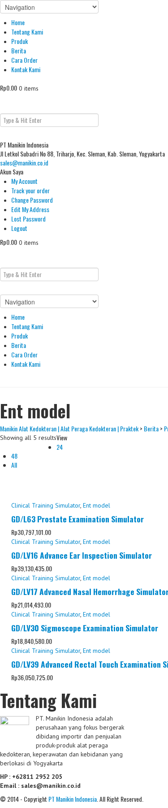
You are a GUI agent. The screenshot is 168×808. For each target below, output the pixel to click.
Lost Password (28, 218)
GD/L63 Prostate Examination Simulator (77, 519)
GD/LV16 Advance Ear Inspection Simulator (81, 555)
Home (18, 22)
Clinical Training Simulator (45, 505)
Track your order (30, 190)
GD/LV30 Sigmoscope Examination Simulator (84, 628)
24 (59, 447)
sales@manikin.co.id (24, 162)
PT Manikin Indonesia (72, 799)
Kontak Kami (25, 69)
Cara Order (24, 60)
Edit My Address (30, 209)
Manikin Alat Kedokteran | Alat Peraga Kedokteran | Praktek (69, 428)
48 (14, 455)
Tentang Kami (27, 31)
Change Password (32, 199)
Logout (19, 228)
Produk (19, 41)
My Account (24, 181)
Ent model (96, 505)
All (14, 464)
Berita (18, 50)
